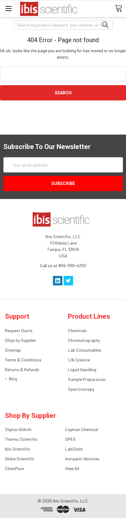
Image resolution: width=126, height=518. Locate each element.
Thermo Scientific (21, 439)
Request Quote (18, 330)
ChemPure (14, 468)
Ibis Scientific (17, 448)
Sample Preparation (87, 379)
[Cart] (120, 8)
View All (72, 468)
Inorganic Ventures (82, 458)
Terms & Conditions (23, 359)
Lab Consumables (84, 350)
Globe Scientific (19, 458)
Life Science (79, 359)
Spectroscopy (81, 389)
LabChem (74, 448)
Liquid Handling (82, 369)
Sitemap (13, 350)
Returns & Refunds (22, 369)
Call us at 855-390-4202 (63, 265)
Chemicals (77, 330)
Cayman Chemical (81, 429)
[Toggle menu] (8, 8)
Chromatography (84, 340)
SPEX (70, 439)
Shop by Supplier (20, 340)
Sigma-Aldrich (18, 429)
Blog (13, 378)
